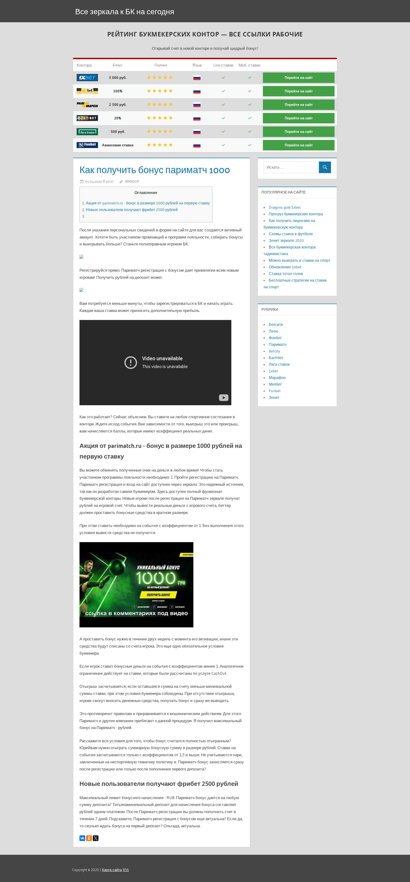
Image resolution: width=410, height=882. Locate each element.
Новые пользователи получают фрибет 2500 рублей (130, 209)
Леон (273, 331)
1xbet (273, 371)
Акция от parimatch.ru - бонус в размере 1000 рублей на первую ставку (146, 203)
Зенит (274, 397)
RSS (126, 870)
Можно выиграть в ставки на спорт (299, 260)
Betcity (274, 351)
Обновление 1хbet (285, 267)
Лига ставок (279, 364)
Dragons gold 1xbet (285, 207)
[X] (95, 838)
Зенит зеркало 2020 (286, 240)
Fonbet (275, 390)
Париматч (277, 344)
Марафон (277, 377)
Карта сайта (112, 870)
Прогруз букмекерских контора (296, 214)
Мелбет (275, 384)
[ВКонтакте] (82, 838)
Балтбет (276, 357)
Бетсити (276, 324)
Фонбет (275, 337)
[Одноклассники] (89, 838)
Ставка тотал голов (286, 273)
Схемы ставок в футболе (291, 233)
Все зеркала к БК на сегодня (124, 11)
